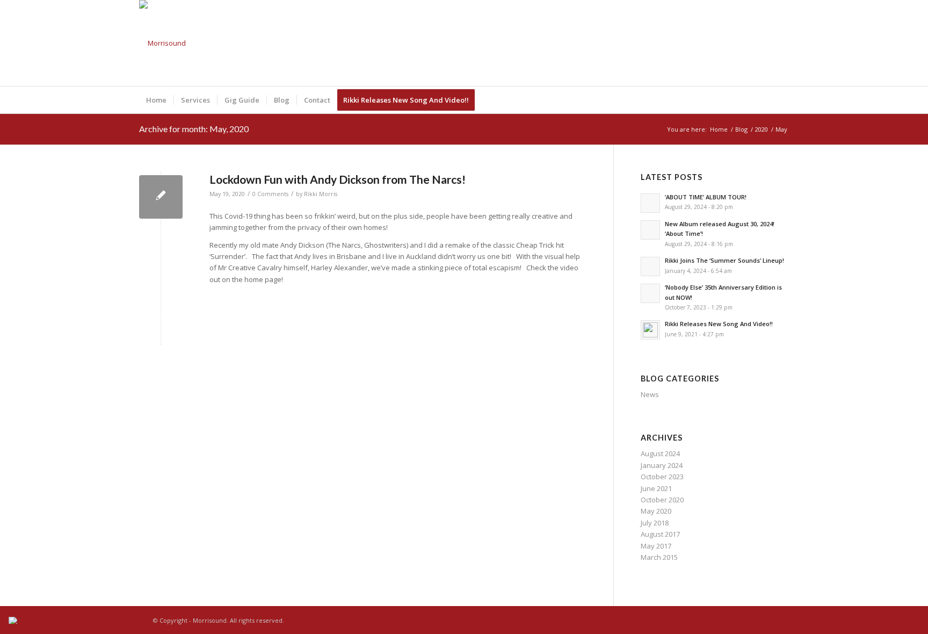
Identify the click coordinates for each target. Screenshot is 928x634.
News (650, 394)
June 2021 (656, 488)
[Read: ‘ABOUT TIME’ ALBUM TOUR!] (650, 203)
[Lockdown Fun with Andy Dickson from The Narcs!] (161, 197)
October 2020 (662, 500)
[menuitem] (156, 100)
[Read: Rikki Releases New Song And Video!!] (650, 330)
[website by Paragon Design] (14, 620)
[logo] (162, 43)
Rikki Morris (320, 194)
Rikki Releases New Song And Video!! (719, 324)
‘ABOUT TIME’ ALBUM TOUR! (705, 197)
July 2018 (655, 523)
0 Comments (270, 194)
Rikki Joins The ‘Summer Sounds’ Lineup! (724, 260)
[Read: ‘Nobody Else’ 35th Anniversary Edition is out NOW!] (650, 293)
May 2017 (656, 546)
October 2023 (662, 476)
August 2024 (660, 453)
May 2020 (656, 511)
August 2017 (660, 534)
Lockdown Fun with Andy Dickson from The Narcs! (337, 179)
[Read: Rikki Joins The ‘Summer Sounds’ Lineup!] (650, 266)
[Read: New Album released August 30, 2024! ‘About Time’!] (650, 230)
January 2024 (662, 465)
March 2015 (659, 557)
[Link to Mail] (781, 43)
